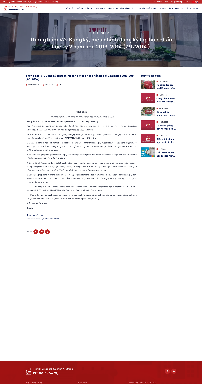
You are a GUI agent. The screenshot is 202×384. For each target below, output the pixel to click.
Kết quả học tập (127, 8)
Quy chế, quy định (189, 8)
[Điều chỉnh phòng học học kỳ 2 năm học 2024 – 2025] (148, 142)
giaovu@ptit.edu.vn (182, 1)
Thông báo (69, 8)
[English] (196, 1)
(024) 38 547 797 (161, 1)
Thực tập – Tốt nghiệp (147, 8)
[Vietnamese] (193, 1)
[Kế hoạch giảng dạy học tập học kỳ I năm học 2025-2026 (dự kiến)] (148, 129)
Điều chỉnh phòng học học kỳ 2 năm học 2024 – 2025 (166, 142)
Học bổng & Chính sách (106, 8)
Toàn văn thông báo (35, 215)
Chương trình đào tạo (169, 8)
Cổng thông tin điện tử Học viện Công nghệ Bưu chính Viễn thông (32, 1)
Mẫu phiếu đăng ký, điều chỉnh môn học (43, 218)
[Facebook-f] (167, 371)
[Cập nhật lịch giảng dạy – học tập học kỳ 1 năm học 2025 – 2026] (148, 115)
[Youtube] (173, 371)
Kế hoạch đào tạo (85, 8)
